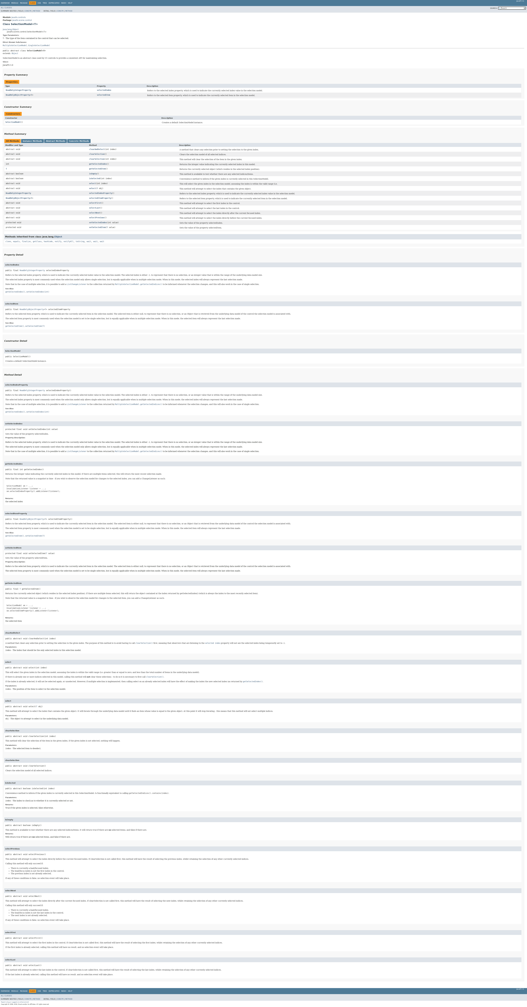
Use (39, 3)
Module (14, 3)
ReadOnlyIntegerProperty (18, 90)
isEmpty (93, 174)
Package (24, 3)
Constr (28, 11)
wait (89, 241)
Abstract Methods (55, 141)
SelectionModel (13, 122)
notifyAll (68, 241)
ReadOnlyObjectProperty (18, 95)
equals (16, 241)
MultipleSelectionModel (15, 45)
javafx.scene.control (22, 20)
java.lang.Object (11, 29)
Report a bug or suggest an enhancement (15, 1002)
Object (15, 53)
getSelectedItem (97, 169)
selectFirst (95, 203)
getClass (37, 241)
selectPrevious (96, 217)
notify (58, 241)
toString (80, 241)
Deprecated (54, 3)
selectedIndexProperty (100, 193)
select (92, 183)
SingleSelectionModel (39, 45)
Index (63, 3)
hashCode (48, 241)
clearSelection (96, 154)
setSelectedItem (97, 227)
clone (8, 241)
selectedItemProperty (100, 198)
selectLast (94, 208)
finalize (26, 241)
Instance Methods (32, 141)
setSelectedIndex (98, 222)
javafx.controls (18, 17)
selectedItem (103, 95)
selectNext (94, 213)
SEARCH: (493, 8)
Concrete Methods (79, 141)
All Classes (6, 8)
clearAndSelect (96, 149)
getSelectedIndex (98, 164)
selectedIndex (104, 90)
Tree (45, 3)
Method (36, 11)
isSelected (94, 178)
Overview (5, 3)
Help (70, 3)
